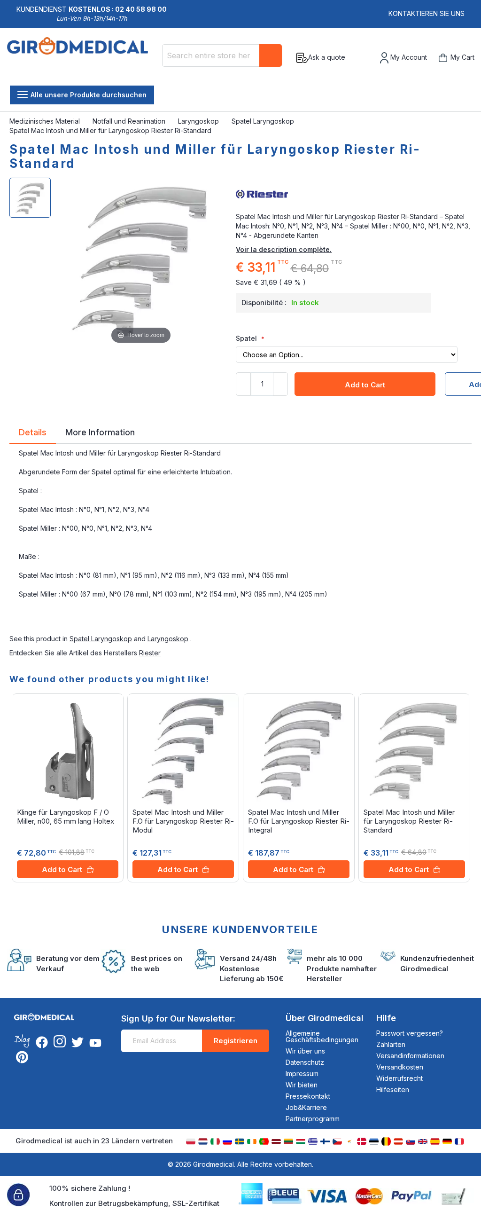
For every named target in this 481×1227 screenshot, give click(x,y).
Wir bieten (302, 1085)
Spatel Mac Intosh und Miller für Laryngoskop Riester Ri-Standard (409, 821)
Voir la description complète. (284, 249)
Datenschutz (305, 1062)
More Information (100, 431)
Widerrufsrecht (399, 1078)
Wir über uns (305, 1051)
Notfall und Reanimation (130, 121)
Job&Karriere (306, 1107)
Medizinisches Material (45, 121)
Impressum (302, 1074)
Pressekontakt (308, 1096)
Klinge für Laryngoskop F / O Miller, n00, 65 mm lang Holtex (65, 817)
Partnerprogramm (313, 1119)
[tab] (32, 434)
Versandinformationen (410, 1056)
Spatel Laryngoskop (264, 121)
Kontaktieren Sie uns (426, 13)
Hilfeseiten (392, 1089)
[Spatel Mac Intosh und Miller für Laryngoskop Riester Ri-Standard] (30, 198)
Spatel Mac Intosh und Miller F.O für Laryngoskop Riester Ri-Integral (298, 821)
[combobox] (222, 55)
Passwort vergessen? (409, 1033)
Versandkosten (399, 1067)
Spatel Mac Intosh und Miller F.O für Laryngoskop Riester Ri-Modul (183, 821)
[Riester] (354, 193)
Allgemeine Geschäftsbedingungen (322, 1036)
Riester (150, 653)
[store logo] (81, 58)
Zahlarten (390, 1044)
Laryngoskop (199, 121)
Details (33, 431)
